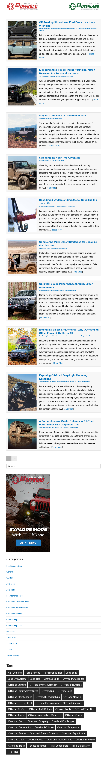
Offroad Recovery (73, 703)
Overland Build (16, 721)
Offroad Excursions (71, 684)
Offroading (48, 690)
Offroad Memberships (48, 696)
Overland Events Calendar (44, 733)
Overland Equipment (68, 727)
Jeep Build (71, 672)
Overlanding (11, 619)
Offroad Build (51, 678)
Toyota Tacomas (37, 745)
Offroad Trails (63, 709)
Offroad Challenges (73, 678)
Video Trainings (13, 655)
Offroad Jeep (65, 690)
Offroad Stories (16, 709)
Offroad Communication (17, 607)
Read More (54, 146)
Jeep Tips (35, 678)
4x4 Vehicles (15, 672)
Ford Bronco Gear (14, 566)
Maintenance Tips (14, 595)
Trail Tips (13, 751)
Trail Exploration (81, 745)
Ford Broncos (32, 672)
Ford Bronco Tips (53, 672)
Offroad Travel (16, 715)
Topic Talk (11, 637)
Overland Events (17, 733)
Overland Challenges (63, 721)
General (9, 571)
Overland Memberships (59, 739)
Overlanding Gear (14, 625)
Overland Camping (38, 721)
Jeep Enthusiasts (17, 678)
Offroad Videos (73, 715)
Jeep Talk (10, 589)
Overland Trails (16, 745)
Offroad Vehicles (14, 613)
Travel (9, 649)
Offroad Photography (47, 703)
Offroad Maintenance (20, 696)
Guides (9, 577)
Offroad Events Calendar (43, 684)
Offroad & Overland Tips (17, 601)
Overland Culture (44, 727)
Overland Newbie (85, 739)
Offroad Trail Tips (84, 709)
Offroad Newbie (72, 696)
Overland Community (19, 727)
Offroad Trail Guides (40, 709)
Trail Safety (11, 643)
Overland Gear (16, 739)
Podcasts (10, 631)
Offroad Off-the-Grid (20, 703)
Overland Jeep (35, 739)
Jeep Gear (10, 583)
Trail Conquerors (59, 745)
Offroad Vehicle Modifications (44, 715)
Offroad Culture (17, 684)
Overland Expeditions (73, 733)
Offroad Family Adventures (23, 690)
